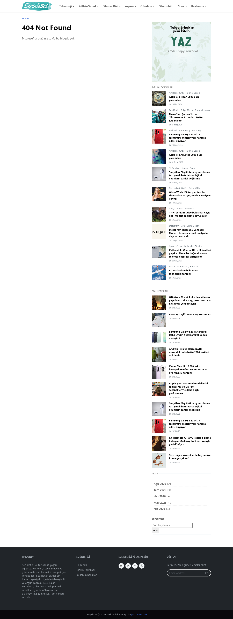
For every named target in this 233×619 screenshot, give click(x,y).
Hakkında (81, 565)
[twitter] (121, 566)
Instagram (174, 225)
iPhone (179, 246)
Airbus (172, 266)
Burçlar (182, 92)
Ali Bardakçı (175, 168)
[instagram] (141, 566)
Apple (172, 246)
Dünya (172, 208)
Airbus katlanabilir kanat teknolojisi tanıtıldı (183, 272)
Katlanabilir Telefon (193, 246)
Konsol (185, 168)
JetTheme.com (139, 614)
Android (173, 130)
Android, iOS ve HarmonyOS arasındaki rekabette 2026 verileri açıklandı (189, 352)
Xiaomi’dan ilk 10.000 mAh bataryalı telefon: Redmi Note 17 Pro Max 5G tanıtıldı (188, 369)
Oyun (192, 168)
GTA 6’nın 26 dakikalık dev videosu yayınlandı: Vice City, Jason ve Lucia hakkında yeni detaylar (189, 300)
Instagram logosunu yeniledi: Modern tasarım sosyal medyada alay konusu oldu (188, 233)
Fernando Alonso (203, 110)
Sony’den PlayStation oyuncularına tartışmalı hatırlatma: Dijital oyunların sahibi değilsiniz (189, 175)
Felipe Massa (187, 110)
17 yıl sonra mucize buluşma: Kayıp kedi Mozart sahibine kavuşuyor (189, 214)
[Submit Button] (207, 573)
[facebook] (135, 566)
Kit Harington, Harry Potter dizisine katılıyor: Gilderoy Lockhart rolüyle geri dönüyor (190, 441)
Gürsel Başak (193, 92)
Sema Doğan (193, 225)
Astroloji (173, 92)
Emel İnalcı (174, 110)
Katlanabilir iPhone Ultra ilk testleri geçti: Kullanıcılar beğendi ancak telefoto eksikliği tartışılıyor (190, 253)
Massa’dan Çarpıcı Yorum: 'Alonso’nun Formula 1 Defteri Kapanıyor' (186, 117)
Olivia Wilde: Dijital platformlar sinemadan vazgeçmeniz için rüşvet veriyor (190, 195)
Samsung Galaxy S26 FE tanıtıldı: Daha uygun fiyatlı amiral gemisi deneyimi (188, 335)
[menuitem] (65, 6)
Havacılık (194, 266)
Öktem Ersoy (184, 130)
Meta (183, 225)
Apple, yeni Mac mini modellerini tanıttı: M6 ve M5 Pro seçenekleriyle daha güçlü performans (188, 388)
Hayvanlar (189, 208)
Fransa (180, 208)
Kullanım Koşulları (86, 574)
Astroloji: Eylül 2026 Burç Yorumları (189, 314)
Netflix (184, 188)
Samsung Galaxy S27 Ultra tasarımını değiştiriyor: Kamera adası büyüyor (187, 138)
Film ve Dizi (174, 188)
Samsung (196, 130)
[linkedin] (128, 566)
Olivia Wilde (194, 188)
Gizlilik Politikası (85, 569)
